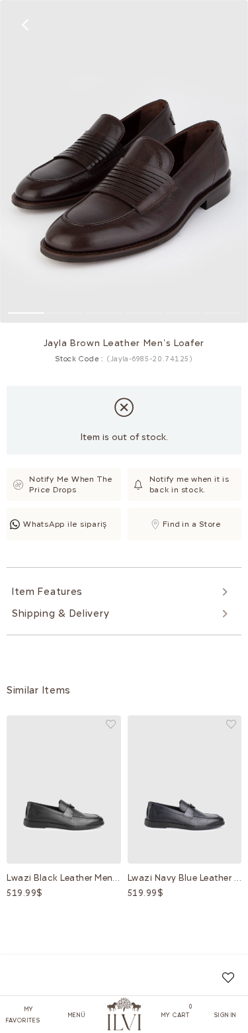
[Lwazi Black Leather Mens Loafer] (64, 789)
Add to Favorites (111, 724)
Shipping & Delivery (60, 613)
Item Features (47, 591)
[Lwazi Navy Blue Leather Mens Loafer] (185, 789)
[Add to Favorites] (228, 977)
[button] (26, 313)
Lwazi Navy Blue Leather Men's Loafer (185, 877)
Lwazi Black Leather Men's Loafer (64, 877)
